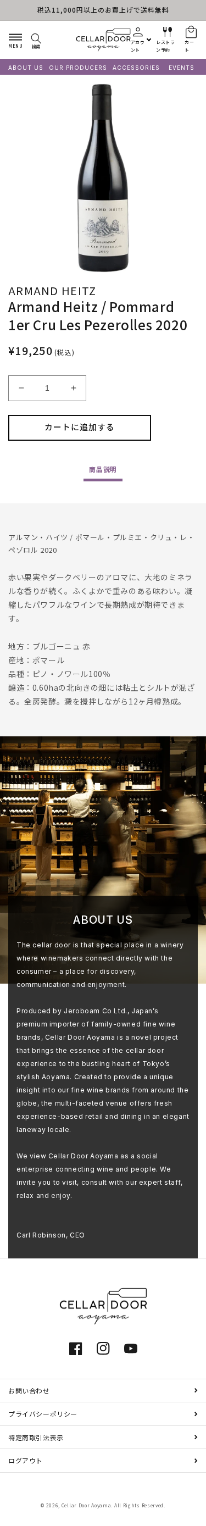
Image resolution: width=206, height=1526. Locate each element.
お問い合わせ (29, 1390)
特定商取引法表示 (36, 1437)
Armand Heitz (52, 290)
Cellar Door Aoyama (87, 1505)
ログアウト (25, 1460)
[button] (15, 39)
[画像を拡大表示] (103, 178)
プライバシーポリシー (42, 1413)
